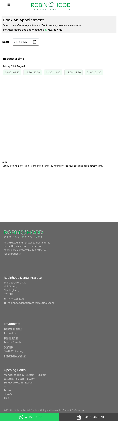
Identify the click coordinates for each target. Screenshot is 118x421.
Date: (5, 42)
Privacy (8, 394)
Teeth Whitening (13, 351)
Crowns (8, 346)
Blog (6, 397)
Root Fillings (11, 337)
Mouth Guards (12, 342)
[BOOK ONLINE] (80, 416)
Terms (7, 390)
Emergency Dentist (15, 355)
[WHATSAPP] (21, 416)
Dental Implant (13, 329)
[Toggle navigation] (9, 4)
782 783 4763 (55, 29)
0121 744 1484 (16, 299)
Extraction (10, 333)
